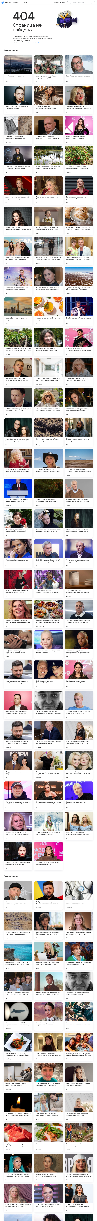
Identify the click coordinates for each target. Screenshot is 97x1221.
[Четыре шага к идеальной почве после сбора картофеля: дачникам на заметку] (48, 432)
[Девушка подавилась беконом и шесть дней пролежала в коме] (48, 372)
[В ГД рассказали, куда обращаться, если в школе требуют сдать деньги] (18, 644)
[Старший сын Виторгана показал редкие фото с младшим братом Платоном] (79, 1198)
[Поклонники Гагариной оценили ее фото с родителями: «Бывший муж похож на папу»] (79, 765)
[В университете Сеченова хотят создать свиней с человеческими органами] (79, 856)
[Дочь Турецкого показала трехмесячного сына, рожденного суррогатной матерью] (48, 1198)
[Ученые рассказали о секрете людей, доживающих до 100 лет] (79, 493)
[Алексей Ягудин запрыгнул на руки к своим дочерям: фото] (79, 947)
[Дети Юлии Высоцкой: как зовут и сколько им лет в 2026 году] (79, 1077)
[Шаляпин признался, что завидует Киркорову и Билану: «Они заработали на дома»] (48, 1077)
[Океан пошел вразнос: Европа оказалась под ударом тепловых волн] (18, 1107)
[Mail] (3, 2)
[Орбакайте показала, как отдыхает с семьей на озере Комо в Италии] (48, 463)
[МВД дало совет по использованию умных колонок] (79, 584)
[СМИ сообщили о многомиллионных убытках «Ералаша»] (48, 977)
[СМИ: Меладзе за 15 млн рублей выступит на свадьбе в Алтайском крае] (48, 553)
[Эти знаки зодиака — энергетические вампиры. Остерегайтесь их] (48, 100)
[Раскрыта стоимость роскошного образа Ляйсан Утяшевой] (18, 856)
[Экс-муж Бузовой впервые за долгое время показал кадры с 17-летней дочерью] (18, 372)
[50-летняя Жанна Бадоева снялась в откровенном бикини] (48, 342)
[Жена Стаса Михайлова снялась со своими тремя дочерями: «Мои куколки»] (18, 251)
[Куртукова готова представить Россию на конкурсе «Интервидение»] (48, 856)
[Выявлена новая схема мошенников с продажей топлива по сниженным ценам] (79, 1168)
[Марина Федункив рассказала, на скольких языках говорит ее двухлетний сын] (79, 1107)
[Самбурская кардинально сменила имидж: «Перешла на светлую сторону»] (79, 674)
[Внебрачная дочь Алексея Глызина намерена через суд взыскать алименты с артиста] (79, 311)
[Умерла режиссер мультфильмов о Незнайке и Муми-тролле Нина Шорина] (48, 1137)
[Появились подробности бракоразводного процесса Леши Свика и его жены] (79, 644)
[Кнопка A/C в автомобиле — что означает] (79, 977)
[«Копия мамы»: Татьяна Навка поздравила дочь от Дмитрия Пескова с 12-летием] (79, 523)
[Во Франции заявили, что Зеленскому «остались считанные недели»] (48, 1047)
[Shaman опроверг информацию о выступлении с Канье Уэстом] (79, 916)
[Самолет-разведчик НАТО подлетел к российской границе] (18, 1168)
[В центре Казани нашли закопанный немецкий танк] (18, 130)
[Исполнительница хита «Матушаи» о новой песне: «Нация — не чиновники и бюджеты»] (18, 886)
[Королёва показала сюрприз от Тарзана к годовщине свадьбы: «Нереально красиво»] (18, 432)
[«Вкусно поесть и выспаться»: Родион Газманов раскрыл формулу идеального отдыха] (18, 705)
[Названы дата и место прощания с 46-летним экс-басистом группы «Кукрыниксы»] (48, 916)
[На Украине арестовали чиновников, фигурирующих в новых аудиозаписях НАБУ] (48, 886)
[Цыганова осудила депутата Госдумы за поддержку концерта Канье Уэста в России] (79, 100)
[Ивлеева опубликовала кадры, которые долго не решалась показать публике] (18, 523)
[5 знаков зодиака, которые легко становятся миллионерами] (48, 1107)
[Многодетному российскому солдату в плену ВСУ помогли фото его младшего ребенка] (48, 69)
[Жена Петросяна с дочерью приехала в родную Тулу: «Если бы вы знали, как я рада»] (79, 1007)
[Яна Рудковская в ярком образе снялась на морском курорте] (79, 735)
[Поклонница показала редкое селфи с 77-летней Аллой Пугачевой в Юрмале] (79, 372)
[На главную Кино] (7, 2)
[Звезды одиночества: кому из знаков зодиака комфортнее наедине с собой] (48, 221)
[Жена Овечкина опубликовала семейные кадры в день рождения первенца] (18, 584)
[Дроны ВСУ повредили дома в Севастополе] (18, 947)
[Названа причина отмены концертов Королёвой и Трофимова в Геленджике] (79, 130)
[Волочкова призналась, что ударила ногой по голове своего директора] (79, 190)
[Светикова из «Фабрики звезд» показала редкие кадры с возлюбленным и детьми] (79, 402)
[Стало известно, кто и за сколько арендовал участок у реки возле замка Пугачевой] (48, 402)
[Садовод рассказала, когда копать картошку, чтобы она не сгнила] (48, 947)
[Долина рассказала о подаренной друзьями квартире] (48, 644)
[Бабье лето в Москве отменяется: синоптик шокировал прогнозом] (48, 251)
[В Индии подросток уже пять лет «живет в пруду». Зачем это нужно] (48, 160)
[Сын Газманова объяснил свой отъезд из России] (18, 100)
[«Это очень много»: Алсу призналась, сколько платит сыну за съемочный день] (79, 342)
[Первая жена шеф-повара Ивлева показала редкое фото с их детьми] (18, 1047)
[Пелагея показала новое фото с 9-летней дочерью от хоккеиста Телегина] (48, 190)
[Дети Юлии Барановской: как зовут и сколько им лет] (48, 1168)
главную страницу (33, 42)
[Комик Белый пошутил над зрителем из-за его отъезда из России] (48, 1007)
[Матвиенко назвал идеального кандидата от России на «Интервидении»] (79, 553)
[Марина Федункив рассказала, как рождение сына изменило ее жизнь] (18, 614)
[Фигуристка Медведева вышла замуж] (18, 765)
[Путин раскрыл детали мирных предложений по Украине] (18, 493)
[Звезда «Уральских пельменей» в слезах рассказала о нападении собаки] (48, 281)
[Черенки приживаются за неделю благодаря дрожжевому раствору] (18, 342)
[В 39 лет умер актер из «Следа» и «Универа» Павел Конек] (18, 402)
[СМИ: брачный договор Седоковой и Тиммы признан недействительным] (48, 674)
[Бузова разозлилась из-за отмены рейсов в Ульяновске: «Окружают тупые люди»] (48, 795)
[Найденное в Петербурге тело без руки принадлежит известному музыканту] (79, 1137)
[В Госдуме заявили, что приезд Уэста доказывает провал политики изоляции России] (79, 432)
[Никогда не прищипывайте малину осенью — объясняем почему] (79, 160)
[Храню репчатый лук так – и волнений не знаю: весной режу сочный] (79, 886)
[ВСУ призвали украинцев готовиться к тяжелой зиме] (18, 69)
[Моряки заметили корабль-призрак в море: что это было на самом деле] (79, 463)
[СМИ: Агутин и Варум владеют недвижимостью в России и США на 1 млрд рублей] (79, 251)
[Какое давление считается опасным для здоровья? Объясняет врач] (79, 1047)
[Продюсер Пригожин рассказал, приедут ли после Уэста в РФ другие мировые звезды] (79, 614)
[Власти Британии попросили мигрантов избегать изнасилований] (18, 311)
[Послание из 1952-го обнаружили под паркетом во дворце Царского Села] (18, 1077)
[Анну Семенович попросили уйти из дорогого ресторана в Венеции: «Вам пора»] (18, 190)
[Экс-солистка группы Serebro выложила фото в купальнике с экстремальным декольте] (18, 916)
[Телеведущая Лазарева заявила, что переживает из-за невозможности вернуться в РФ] (48, 826)
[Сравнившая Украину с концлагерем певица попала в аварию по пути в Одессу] (48, 584)
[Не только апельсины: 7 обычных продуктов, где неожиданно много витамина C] (48, 311)
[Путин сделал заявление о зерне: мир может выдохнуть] (48, 735)
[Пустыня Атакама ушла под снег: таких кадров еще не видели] (79, 281)
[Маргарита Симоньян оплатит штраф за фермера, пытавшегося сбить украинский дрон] (18, 553)
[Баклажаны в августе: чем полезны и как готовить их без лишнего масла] (18, 1198)
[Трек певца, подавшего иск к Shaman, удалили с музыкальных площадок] (79, 795)
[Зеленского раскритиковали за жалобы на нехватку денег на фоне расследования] (18, 674)
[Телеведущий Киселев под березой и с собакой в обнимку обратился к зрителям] (48, 130)
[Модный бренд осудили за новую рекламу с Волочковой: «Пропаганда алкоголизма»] (79, 705)
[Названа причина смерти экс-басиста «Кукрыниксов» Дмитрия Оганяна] (48, 705)
